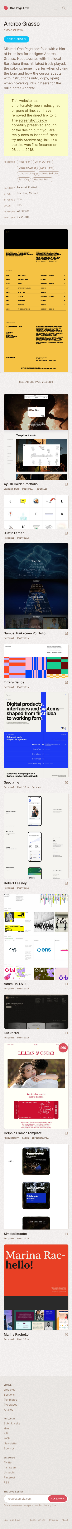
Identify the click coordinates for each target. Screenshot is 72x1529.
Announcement (11, 1138)
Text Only (24, 179)
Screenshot (15, 39)
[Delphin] (36, 1086)
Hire (6, 1428)
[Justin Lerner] (36, 512)
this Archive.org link (33, 140)
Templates (10, 1399)
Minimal (33, 193)
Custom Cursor (27, 167)
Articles (8, 1409)
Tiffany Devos (14, 682)
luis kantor (12, 1033)
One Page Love (19, 8)
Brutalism (22, 193)
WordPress (23, 211)
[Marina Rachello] (36, 1287)
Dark (19, 205)
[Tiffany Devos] (36, 661)
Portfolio (33, 187)
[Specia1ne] (36, 735)
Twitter (8, 1462)
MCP (7, 1438)
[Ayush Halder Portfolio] (36, 437)
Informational (40, 1138)
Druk (19, 199)
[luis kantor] (36, 1011)
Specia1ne (11, 782)
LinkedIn (9, 1472)
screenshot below (33, 120)
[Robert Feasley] (36, 836)
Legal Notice (37, 1520)
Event (25, 1138)
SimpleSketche (15, 1234)
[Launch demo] (66, 1133)
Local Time (46, 167)
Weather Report (42, 179)
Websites (9, 1389)
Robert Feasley (15, 883)
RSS (6, 1482)
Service (36, 787)
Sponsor (9, 1448)
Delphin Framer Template (23, 1133)
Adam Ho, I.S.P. (15, 984)
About (65, 1520)
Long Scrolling (27, 173)
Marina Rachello (16, 1334)
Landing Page (11, 489)
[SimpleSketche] (36, 1187)
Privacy (53, 1520)
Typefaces (10, 1404)
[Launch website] (66, 484)
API (6, 1433)
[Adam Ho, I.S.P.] (36, 937)
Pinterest (9, 1477)
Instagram (10, 1467)
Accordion (24, 161)
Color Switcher (43, 161)
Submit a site (12, 1423)
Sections (9, 1394)
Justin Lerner (14, 533)
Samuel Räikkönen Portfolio (25, 633)
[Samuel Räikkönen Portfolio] (36, 586)
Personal (22, 187)
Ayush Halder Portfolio (21, 484)
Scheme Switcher (49, 173)
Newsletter (10, 1443)
